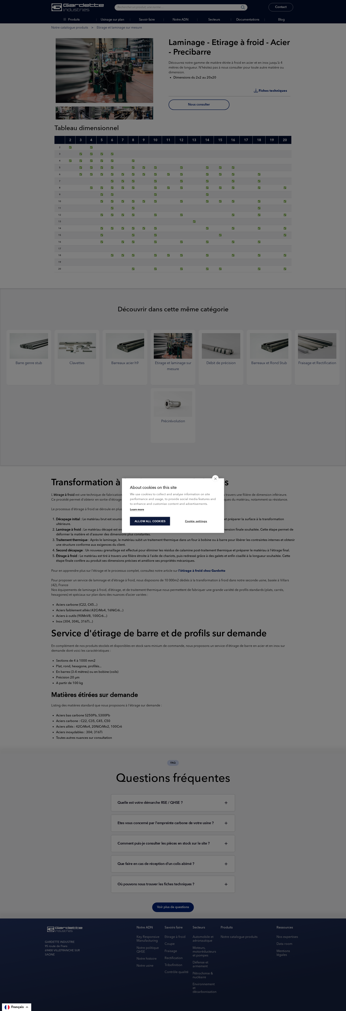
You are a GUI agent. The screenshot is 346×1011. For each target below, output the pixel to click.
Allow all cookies (150, 521)
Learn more (137, 509)
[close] (215, 478)
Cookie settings (196, 521)
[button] (16, 1007)
